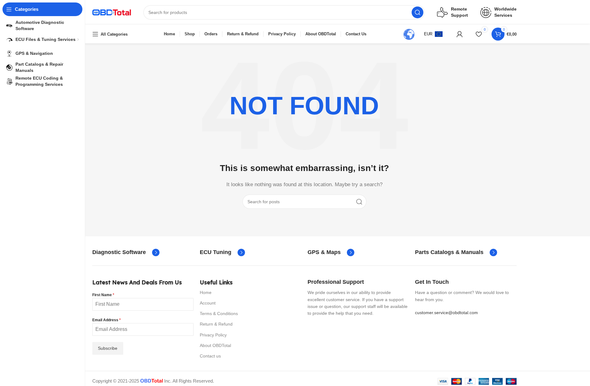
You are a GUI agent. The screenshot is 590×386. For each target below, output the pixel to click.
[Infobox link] (126, 252)
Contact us (210, 355)
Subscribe (107, 348)
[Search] (417, 12)
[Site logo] (111, 12)
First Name (103, 295)
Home (206, 292)
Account (208, 302)
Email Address (106, 320)
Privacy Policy (213, 334)
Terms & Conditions (219, 313)
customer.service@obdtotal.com (446, 312)
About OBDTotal (215, 345)
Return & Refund (216, 324)
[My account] (459, 34)
